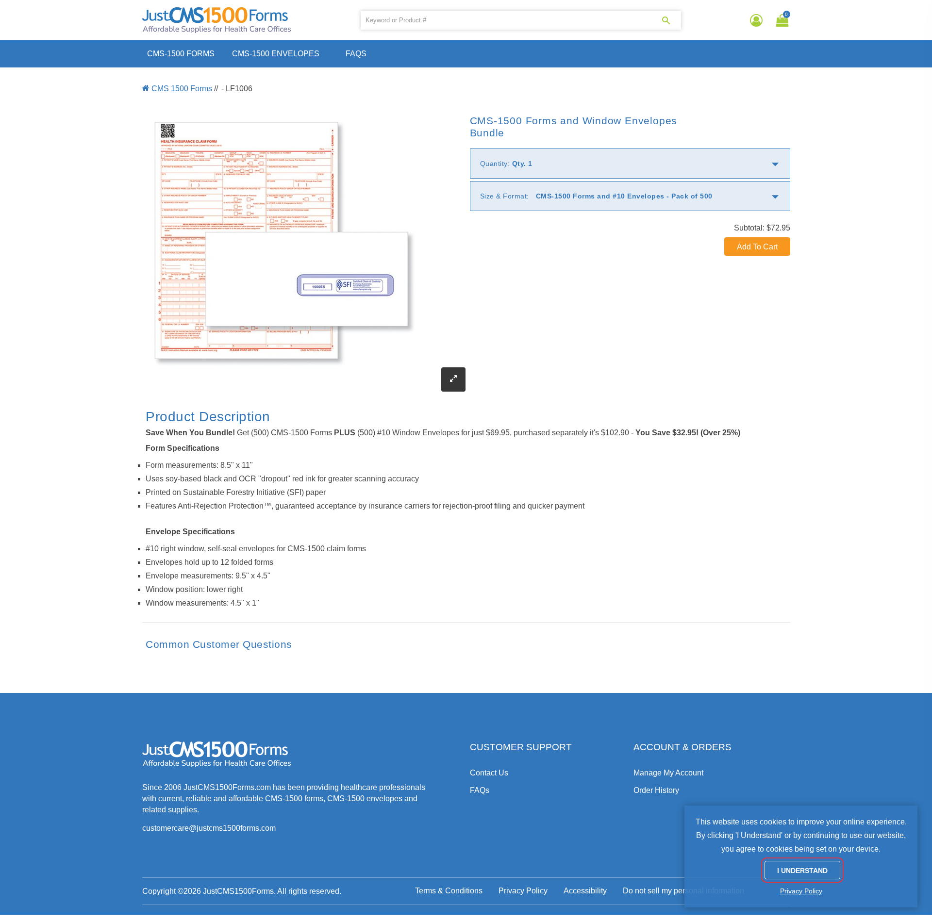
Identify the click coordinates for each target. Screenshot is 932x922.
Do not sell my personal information (683, 891)
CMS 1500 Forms (181, 88)
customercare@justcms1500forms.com (209, 828)
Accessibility (585, 891)
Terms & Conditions (449, 891)
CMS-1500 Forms (181, 53)
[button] (780, 20)
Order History (656, 790)
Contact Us (489, 773)
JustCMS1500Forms (238, 891)
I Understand (802, 870)
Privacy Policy (523, 891)
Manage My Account (668, 773)
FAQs (356, 53)
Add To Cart (757, 247)
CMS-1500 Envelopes (275, 53)
